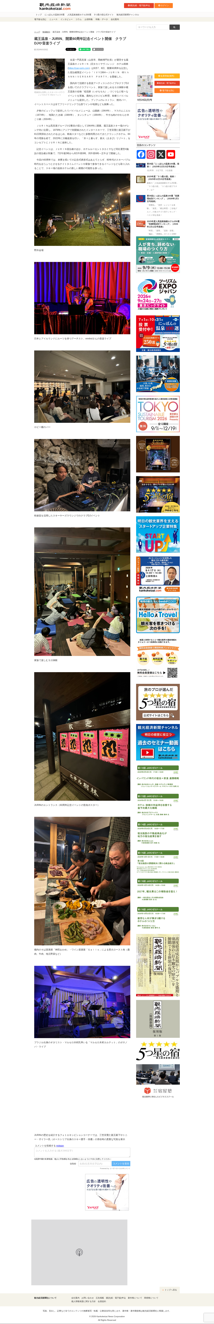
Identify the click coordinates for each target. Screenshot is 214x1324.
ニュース (53, 19)
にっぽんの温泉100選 (54, 15)
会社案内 (115, 19)
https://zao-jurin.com (78, 68)
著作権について (135, 1298)
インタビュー (66, 19)
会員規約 (102, 1301)
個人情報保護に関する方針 (83, 1301)
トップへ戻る (170, 1290)
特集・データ (102, 19)
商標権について (151, 1298)
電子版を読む (40, 19)
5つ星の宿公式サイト (104, 15)
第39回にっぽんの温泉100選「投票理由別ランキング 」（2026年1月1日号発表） (163, 198)
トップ (39, 15)
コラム (79, 19)
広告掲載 (100, 1298)
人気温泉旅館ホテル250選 (79, 15)
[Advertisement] (57, 1192)
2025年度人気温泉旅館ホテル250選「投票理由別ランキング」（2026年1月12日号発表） (163, 224)
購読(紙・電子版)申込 (140, 5)
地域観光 (46, 32)
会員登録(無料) (167, 76)
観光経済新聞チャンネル (128, 15)
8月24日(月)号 (144, 100)
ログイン (165, 5)
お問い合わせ (88, 1298)
